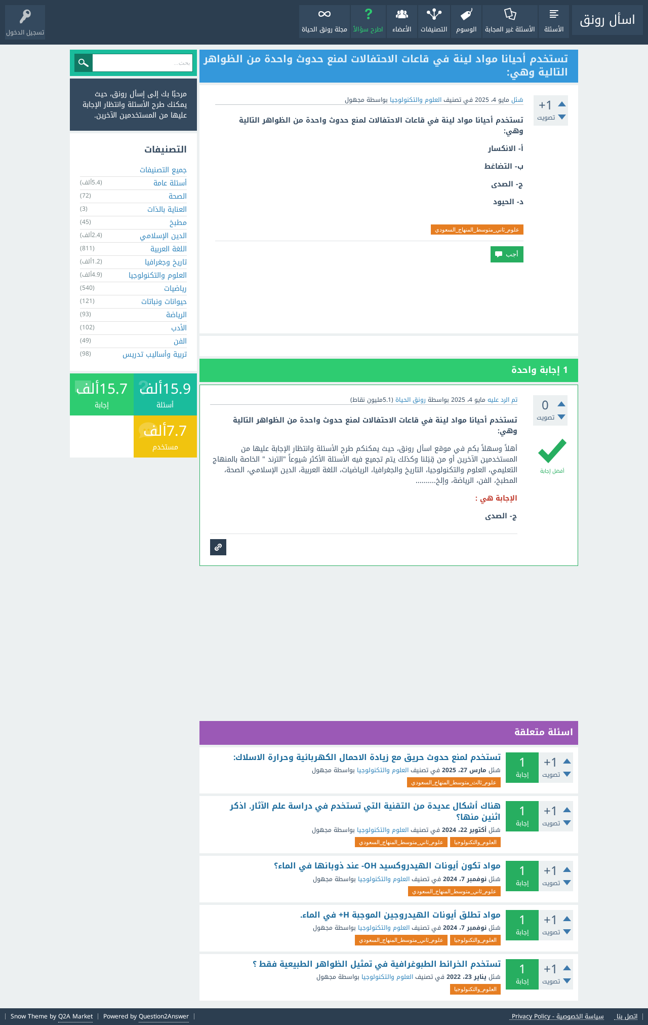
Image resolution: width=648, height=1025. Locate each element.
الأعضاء (402, 29)
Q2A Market (75, 1016)
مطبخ (178, 223)
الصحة (178, 196)
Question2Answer (164, 1016)
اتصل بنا (627, 1016)
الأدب (179, 328)
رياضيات (175, 288)
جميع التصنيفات (163, 170)
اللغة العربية (168, 249)
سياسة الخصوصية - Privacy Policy (558, 1016)
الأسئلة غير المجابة (510, 29)
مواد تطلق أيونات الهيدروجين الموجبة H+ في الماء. (400, 915)
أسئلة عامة (170, 183)
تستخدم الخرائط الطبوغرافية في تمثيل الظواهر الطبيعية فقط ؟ (377, 964)
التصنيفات (434, 29)
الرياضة (176, 315)
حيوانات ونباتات (164, 302)
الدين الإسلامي (163, 236)
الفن (180, 341)
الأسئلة (554, 29)
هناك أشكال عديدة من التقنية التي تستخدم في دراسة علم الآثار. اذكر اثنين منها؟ (365, 811)
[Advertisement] (389, 298)
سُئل (517, 99)
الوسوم (466, 29)
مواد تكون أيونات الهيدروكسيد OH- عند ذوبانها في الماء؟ (387, 866)
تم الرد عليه (502, 399)
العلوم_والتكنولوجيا (475, 842)
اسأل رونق (607, 19)
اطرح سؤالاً (368, 29)
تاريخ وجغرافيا (166, 262)
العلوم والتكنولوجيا (415, 99)
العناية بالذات (167, 209)
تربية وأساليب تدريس (155, 354)
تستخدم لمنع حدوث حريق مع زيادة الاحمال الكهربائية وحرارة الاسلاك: (367, 757)
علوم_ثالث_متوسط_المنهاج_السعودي (454, 782)
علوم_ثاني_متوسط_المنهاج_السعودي (477, 229)
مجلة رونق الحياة (324, 29)
